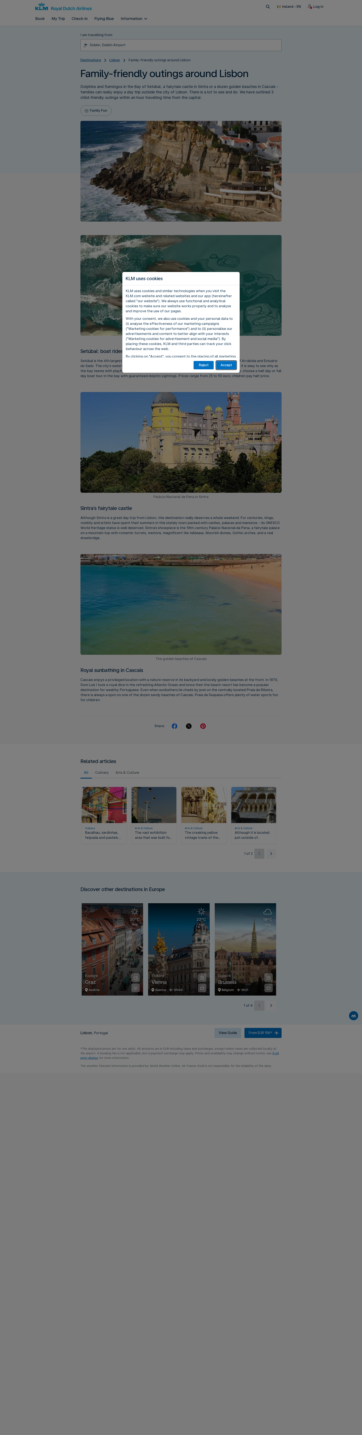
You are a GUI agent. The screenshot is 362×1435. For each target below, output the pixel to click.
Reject (204, 365)
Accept (226, 365)
